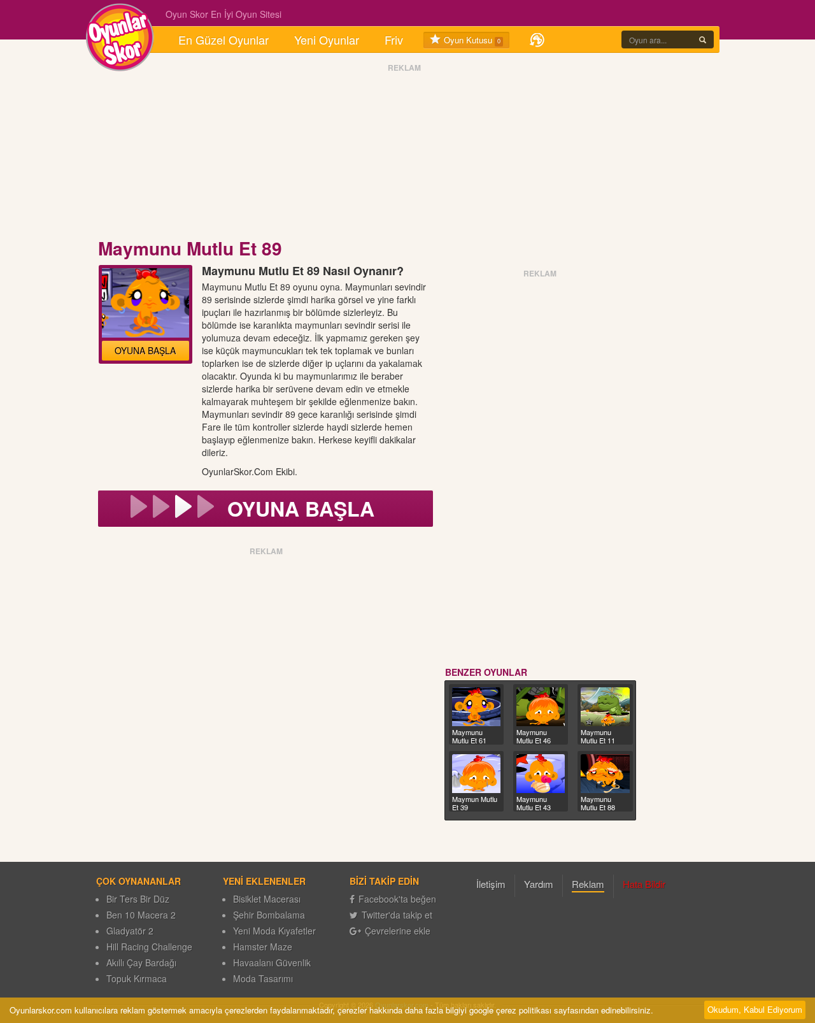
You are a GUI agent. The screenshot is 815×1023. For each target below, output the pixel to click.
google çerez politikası (510, 1010)
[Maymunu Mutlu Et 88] (605, 773)
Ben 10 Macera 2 (141, 914)
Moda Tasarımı (263, 978)
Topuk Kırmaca (136, 978)
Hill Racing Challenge (149, 946)
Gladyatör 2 (129, 930)
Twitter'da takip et (397, 914)
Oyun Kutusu (470, 40)
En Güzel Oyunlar (223, 39)
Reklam (588, 884)
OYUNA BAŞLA (145, 350)
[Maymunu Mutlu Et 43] (540, 773)
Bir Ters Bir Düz (137, 898)
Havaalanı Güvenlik (272, 962)
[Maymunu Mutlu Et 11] (605, 706)
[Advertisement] (404, 154)
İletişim (491, 884)
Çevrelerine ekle (397, 930)
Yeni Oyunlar (326, 39)
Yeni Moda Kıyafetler (274, 930)
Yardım (538, 884)
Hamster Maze (262, 946)
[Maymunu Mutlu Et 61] (476, 706)
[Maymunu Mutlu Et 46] (540, 706)
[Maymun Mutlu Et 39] (476, 773)
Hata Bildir (644, 884)
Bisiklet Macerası (267, 898)
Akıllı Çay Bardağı (141, 962)
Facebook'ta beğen (397, 898)
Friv (394, 39)
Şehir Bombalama (269, 914)
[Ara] (702, 39)
